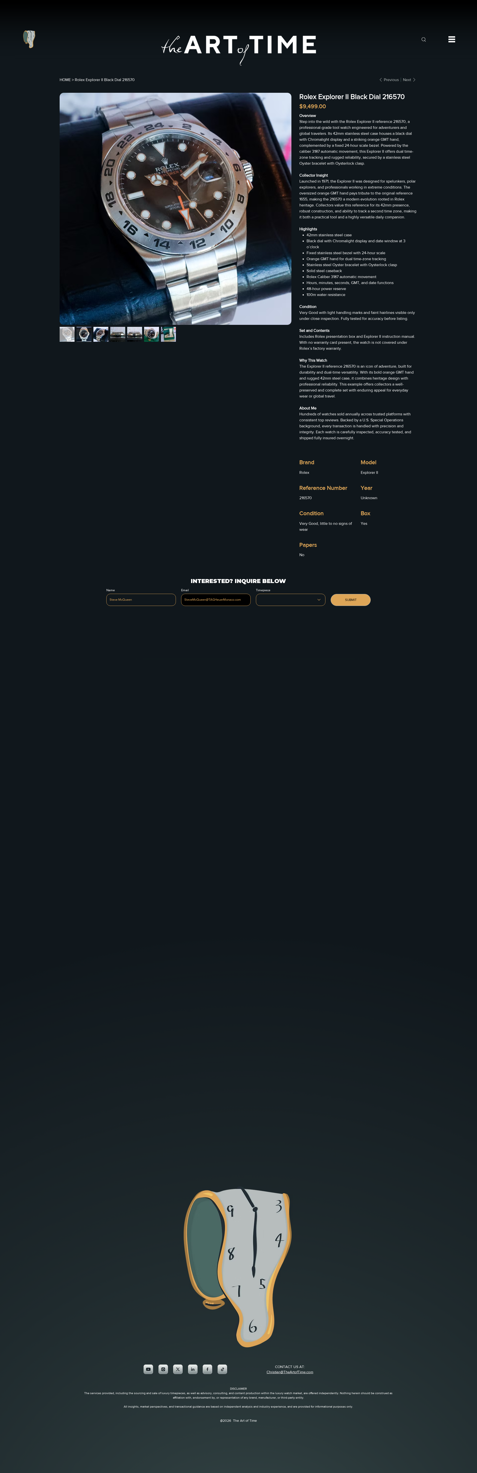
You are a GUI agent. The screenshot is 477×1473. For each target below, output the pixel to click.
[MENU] (452, 39)
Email (185, 590)
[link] (148, 1369)
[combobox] (290, 600)
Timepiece (263, 590)
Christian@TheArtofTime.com (290, 1372)
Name (110, 590)
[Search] (423, 39)
